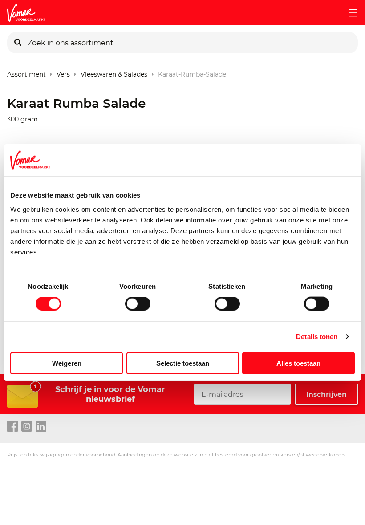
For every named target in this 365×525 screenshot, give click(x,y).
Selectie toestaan (182, 363)
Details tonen (316, 336)
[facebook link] (12, 426)
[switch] (137, 304)
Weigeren (66, 363)
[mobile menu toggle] (349, 13)
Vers (63, 72)
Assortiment (26, 72)
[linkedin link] (41, 426)
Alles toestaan (298, 363)
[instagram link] (26, 426)
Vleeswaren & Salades (114, 72)
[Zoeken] (18, 43)
